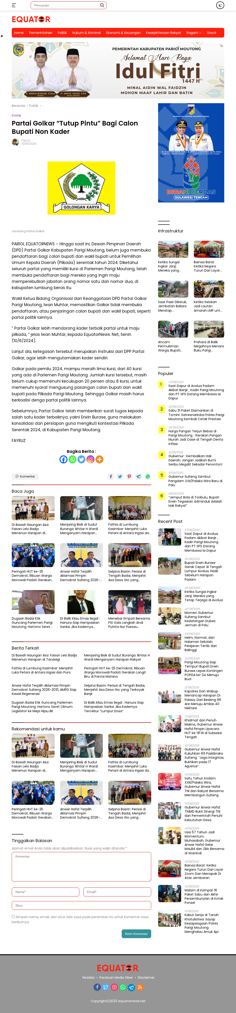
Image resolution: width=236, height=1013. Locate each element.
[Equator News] (31, 19)
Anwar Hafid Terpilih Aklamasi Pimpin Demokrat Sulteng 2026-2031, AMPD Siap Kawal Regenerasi (80, 575)
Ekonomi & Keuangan (123, 32)
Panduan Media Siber (116, 977)
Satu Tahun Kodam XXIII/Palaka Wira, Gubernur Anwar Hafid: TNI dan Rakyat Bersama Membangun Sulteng (204, 786)
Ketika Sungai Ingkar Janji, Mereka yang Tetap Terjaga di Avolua (171, 266)
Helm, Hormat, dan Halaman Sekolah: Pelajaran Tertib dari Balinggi (201, 643)
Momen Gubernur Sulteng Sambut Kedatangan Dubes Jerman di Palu (200, 619)
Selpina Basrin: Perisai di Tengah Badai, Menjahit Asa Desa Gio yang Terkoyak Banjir (127, 575)
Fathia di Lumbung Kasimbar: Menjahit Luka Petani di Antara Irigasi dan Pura (129, 528)
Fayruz (25, 140)
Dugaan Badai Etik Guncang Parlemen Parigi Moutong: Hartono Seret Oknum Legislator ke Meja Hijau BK (32, 622)
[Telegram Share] (138, 476)
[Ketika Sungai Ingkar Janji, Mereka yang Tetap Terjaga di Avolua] (173, 249)
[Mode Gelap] (220, 5)
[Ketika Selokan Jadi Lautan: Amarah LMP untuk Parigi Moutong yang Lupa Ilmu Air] (209, 289)
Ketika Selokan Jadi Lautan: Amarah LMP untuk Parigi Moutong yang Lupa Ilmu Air (209, 306)
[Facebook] (63, 459)
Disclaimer (146, 977)
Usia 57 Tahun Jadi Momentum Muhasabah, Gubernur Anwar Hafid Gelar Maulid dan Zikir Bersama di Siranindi (204, 842)
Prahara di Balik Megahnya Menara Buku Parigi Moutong (209, 346)
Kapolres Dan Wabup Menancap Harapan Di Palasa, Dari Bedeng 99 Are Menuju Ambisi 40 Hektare (203, 699)
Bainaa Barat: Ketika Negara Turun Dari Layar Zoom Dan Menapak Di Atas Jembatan (207, 266)
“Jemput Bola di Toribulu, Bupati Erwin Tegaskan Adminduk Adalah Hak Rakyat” (195, 501)
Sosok (211, 32)
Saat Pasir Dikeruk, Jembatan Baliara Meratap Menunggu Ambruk (172, 306)
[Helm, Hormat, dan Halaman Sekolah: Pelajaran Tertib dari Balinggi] (169, 641)
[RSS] (140, 988)
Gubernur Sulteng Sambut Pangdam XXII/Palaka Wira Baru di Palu (195, 480)
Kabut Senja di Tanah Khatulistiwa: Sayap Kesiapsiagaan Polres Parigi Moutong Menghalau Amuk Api (202, 923)
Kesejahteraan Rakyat (163, 32)
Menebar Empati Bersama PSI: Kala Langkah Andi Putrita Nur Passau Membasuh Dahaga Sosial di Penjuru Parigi (129, 622)
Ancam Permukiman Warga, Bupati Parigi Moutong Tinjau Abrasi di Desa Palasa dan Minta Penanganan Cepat (171, 346)
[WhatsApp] (123, 988)
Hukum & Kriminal (86, 32)
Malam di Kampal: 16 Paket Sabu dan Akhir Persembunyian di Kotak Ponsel (204, 896)
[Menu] (15, 5)
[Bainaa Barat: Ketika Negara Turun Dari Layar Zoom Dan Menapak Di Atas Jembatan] (209, 249)
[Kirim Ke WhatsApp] (147, 476)
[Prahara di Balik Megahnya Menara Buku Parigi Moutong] (209, 329)
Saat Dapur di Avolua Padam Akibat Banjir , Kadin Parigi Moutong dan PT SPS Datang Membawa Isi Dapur (196, 392)
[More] (99, 459)
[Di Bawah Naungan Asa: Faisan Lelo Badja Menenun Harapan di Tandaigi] (33, 508)
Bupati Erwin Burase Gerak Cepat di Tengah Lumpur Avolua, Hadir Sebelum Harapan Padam (203, 571)
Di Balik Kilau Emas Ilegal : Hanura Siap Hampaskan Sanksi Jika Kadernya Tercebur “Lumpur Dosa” (80, 622)
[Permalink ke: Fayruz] (15, 142)
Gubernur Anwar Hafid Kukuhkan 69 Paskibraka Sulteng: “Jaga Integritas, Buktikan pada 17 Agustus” (204, 757)
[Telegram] (131, 987)
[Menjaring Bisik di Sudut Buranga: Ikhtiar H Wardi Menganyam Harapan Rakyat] (81, 508)
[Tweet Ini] (120, 476)
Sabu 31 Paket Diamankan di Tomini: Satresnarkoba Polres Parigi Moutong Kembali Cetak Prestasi (196, 414)
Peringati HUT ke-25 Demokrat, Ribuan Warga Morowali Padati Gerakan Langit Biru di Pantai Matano (32, 575)
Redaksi (88, 977)
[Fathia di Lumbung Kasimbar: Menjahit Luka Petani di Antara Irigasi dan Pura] (129, 508)
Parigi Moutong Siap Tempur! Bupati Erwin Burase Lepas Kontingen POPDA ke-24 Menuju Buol (204, 670)
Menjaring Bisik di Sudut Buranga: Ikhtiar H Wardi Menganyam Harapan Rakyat (79, 528)
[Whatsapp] (72, 459)
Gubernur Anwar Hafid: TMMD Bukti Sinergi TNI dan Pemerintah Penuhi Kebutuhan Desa (203, 813)
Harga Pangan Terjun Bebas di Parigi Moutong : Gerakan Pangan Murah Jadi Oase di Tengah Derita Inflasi (195, 437)
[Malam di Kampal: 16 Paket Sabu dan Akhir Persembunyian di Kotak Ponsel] (169, 893)
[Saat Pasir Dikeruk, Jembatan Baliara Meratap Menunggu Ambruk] (173, 289)
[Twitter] (81, 459)
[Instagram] (90, 459)
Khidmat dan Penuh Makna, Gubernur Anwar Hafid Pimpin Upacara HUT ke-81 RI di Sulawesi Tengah (204, 728)
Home (19, 32)
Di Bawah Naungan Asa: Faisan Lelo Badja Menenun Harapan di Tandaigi (30, 529)
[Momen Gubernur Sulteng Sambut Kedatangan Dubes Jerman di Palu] (169, 616)
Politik (62, 32)
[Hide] (2, 36)
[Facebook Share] (110, 476)
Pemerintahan (40, 32)
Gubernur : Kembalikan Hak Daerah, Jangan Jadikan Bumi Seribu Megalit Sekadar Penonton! (195, 460)
